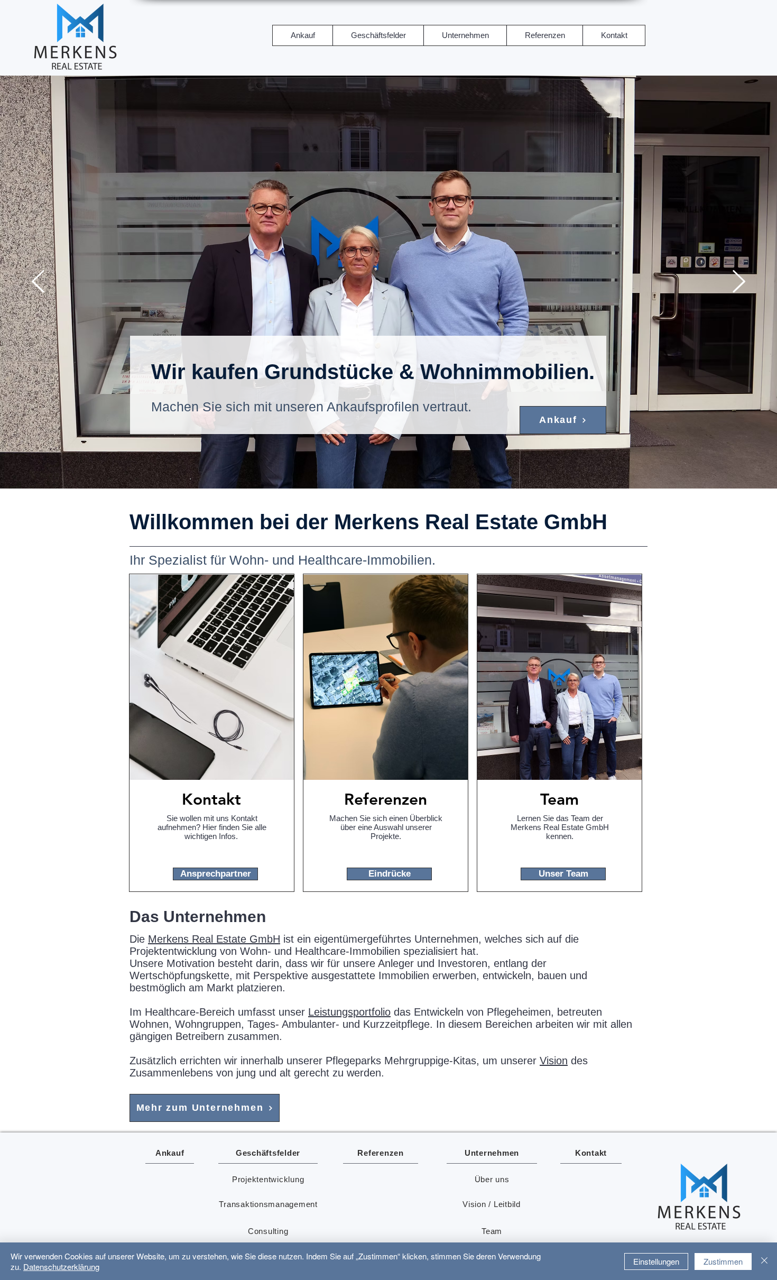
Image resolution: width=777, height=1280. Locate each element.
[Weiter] (739, 282)
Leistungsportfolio (349, 1012)
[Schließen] (764, 1261)
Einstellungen (656, 1261)
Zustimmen (723, 1261)
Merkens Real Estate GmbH (214, 939)
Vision (554, 1060)
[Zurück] (38, 282)
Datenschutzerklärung (61, 1266)
